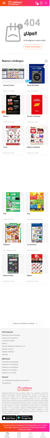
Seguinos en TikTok (9, 373)
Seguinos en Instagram (10, 367)
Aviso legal (8, 427)
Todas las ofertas (8, 341)
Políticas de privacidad (37, 427)
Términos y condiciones (21, 427)
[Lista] (41, 3)
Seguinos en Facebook (10, 364)
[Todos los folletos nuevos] (46, 61)
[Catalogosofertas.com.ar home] (15, 3)
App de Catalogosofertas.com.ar (13, 346)
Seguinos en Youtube (9, 370)
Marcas (4, 343)
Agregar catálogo (8, 352)
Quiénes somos (7, 349)
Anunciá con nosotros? (10, 338)
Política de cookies (25, 429)
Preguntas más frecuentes (11, 335)
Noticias (5, 354)
